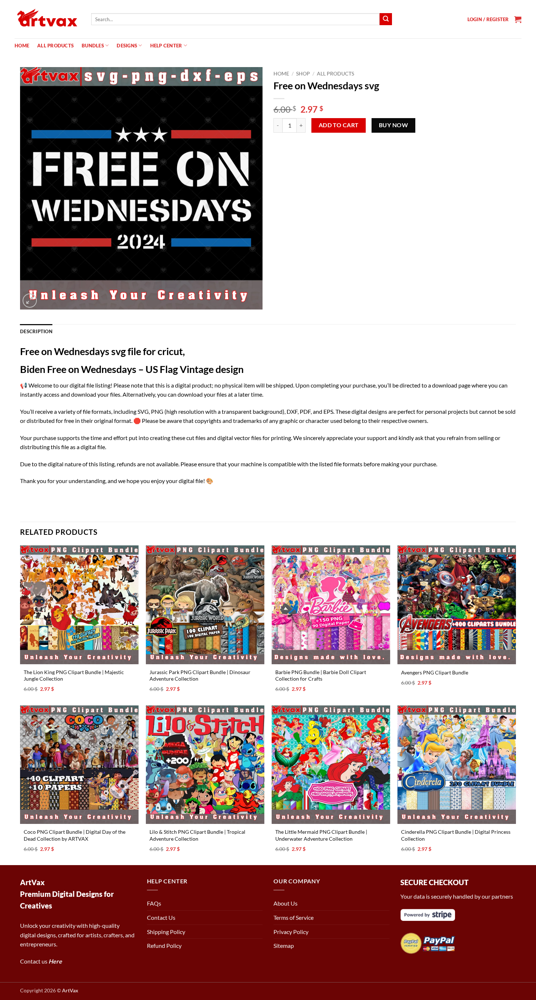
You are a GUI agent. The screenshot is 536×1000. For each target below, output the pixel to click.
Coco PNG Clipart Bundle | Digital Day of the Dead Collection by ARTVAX (74, 835)
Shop (303, 74)
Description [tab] (36, 331)
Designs (127, 45)
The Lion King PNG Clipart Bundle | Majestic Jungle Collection (74, 675)
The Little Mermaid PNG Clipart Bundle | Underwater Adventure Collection (321, 835)
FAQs (154, 903)
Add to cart (339, 125)
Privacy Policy (290, 931)
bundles (93, 45)
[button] (488, 19)
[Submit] (386, 19)
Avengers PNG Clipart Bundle (434, 672)
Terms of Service (293, 917)
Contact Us (161, 917)
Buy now (393, 125)
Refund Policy (164, 945)
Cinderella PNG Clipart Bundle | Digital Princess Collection (455, 835)
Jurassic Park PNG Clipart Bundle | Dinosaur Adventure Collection (199, 675)
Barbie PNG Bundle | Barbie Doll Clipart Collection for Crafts (320, 675)
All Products (55, 45)
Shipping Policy (166, 931)
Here (55, 961)
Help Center (166, 45)
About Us (285, 903)
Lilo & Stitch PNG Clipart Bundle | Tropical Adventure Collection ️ (197, 835)
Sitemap (283, 945)
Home (22, 45)
